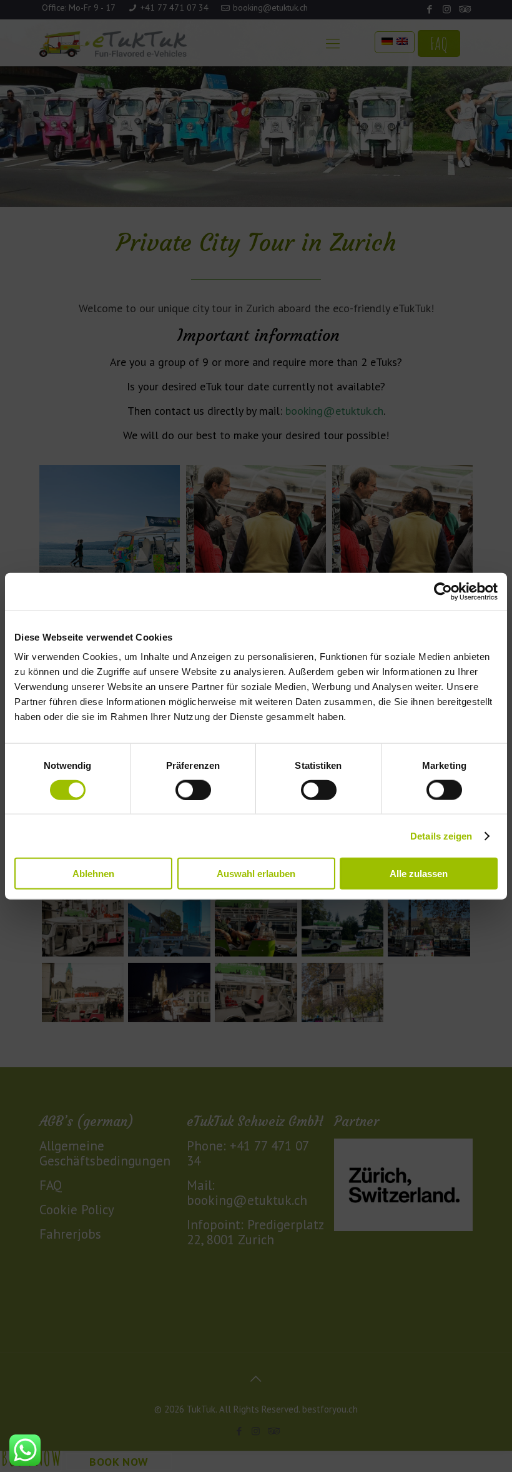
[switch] (193, 789)
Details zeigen (441, 835)
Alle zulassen (419, 873)
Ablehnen (93, 873)
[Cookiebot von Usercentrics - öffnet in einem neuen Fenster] (443, 591)
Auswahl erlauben (256, 873)
